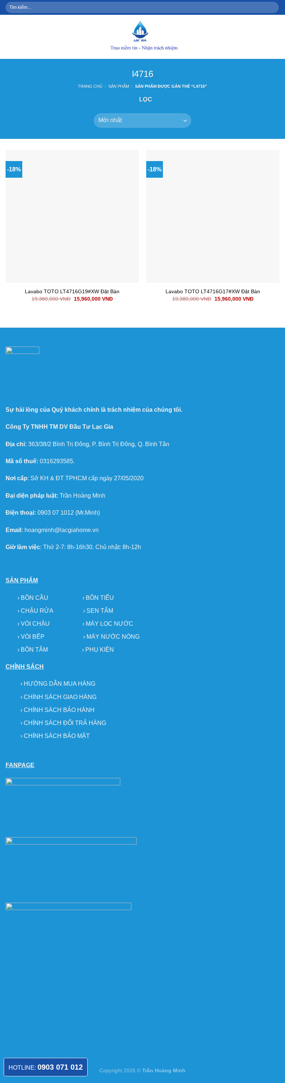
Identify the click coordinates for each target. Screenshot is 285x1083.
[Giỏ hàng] (275, 37)
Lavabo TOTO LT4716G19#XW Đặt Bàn (72, 291)
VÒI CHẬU (35, 624)
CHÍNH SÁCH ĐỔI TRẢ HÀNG (65, 723)
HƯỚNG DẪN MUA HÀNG (59, 684)
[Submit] (272, 7)
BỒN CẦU (35, 598)
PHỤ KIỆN (99, 649)
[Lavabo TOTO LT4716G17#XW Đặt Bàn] (212, 216)
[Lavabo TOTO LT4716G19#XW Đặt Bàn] (72, 216)
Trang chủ (90, 86)
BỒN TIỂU (100, 598)
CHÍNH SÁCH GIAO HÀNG (60, 697)
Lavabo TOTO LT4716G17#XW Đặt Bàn (213, 291)
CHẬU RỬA (37, 611)
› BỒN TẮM (33, 649)
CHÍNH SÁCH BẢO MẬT (57, 736)
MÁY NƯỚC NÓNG (113, 637)
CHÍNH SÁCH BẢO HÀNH (59, 710)
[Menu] (10, 37)
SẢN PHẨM (118, 86)
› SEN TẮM (98, 611)
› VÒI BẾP (31, 637)
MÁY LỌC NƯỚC (109, 624)
